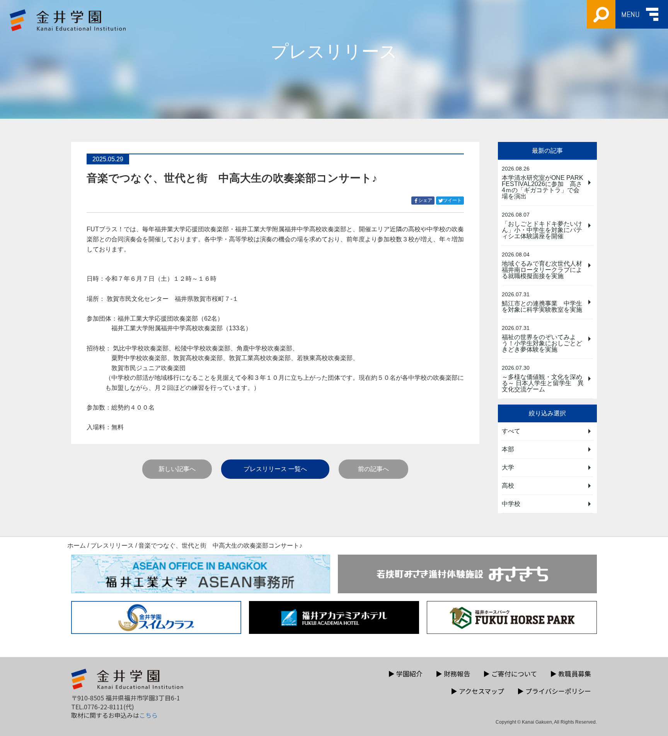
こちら (148, 715)
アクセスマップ (477, 691)
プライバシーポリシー (554, 691)
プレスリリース (112, 545)
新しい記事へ (177, 469)
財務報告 (453, 673)
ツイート (453, 201)
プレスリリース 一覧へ (275, 469)
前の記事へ (373, 469)
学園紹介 (405, 673)
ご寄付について (510, 673)
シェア (426, 201)
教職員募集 (570, 673)
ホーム (76, 545)
